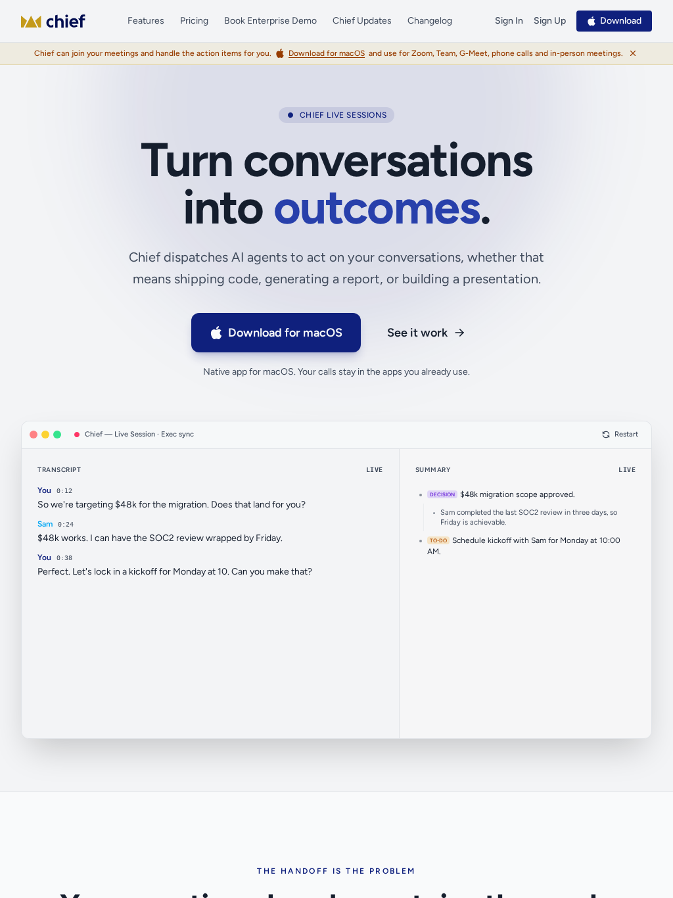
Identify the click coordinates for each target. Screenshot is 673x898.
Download (620, 20)
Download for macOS (285, 332)
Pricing (194, 20)
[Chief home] (53, 21)
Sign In (509, 20)
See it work (417, 332)
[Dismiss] (633, 53)
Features (146, 20)
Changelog (429, 20)
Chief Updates (362, 20)
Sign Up (550, 20)
